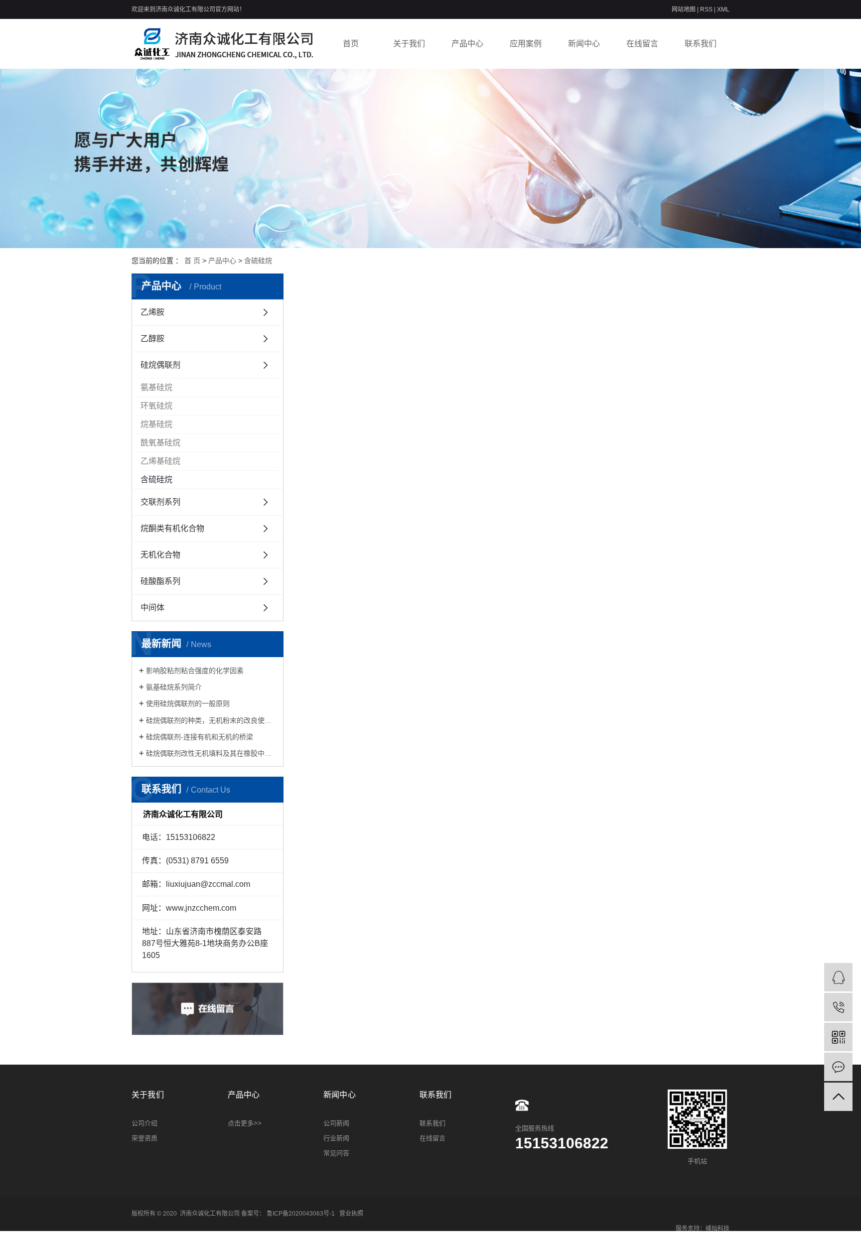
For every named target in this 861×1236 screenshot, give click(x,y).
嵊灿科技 (717, 1228)
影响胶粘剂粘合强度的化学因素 (195, 671)
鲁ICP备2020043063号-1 (301, 1213)
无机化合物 (160, 554)
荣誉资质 (144, 1138)
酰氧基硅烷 (160, 442)
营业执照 (351, 1213)
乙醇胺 (152, 338)
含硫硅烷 (258, 261)
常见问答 (336, 1153)
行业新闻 (336, 1138)
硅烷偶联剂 (160, 365)
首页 (351, 43)
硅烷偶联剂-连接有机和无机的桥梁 (199, 737)
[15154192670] (838, 1007)
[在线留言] (838, 1067)
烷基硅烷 (156, 424)
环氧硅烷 (156, 406)
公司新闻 (336, 1123)
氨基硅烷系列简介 (174, 687)
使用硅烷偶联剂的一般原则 (188, 703)
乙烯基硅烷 (160, 461)
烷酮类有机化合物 (172, 528)
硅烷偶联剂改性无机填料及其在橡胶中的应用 (211, 753)
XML (723, 9)
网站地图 (684, 9)
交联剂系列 (160, 502)
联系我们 (701, 43)
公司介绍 (144, 1123)
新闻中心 (584, 43)
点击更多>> (245, 1123)
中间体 (152, 607)
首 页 (192, 261)
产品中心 (467, 43)
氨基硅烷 (156, 387)
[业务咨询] (838, 977)
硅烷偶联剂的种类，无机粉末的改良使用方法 (211, 720)
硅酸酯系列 (160, 581)
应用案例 (526, 43)
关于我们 (409, 43)
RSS (706, 9)
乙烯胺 (152, 312)
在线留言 (642, 43)
